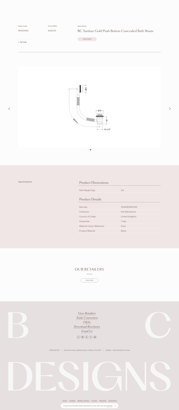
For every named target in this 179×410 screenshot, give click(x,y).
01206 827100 (54, 350)
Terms (64, 401)
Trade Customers (87, 318)
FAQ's (86, 322)
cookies (109, 406)
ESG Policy (112, 401)
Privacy (94, 401)
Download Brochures (87, 327)
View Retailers (87, 313)
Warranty (102, 401)
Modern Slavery (83, 401)
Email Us (86, 331)
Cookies (72, 401)
